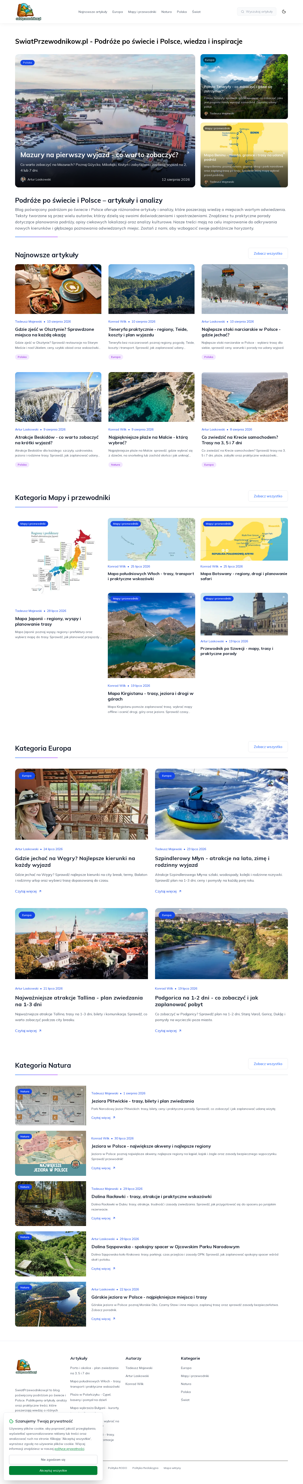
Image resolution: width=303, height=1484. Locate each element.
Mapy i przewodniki (142, 12)
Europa (117, 12)
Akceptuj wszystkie (53, 1470)
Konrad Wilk (117, 321)
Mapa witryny (172, 1468)
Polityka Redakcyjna (145, 1468)
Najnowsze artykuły (93, 12)
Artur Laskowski (213, 321)
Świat (196, 12)
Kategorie (190, 1358)
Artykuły (78, 1358)
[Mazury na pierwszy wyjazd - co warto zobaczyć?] (105, 120)
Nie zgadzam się (53, 1460)
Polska (182, 12)
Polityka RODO (117, 1468)
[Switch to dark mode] (284, 12)
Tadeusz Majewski (28, 321)
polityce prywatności (69, 1449)
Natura (166, 12)
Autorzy (133, 1358)
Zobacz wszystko (268, 253)
